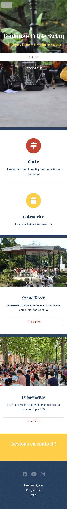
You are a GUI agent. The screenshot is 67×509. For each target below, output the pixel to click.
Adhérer (33, 57)
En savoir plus (33, 67)
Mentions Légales (33, 485)
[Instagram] (43, 475)
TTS (33, 495)
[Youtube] (34, 475)
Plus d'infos (33, 321)
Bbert (38, 490)
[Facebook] (24, 475)
